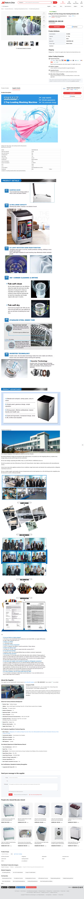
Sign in (81, 3)
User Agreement (48, 894)
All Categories (5, 6)
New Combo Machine (6, 881)
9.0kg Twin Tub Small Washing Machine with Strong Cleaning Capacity (40, 820)
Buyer (54, 6)
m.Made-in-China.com (45, 892)
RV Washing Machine (6, 872)
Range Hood (23, 731)
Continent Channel (56, 890)
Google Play (12, 887)
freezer (63, 858)
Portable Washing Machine (34, 8)
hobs (43, 858)
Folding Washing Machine (55, 878)
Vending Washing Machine (32, 881)
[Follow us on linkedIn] (82, 887)
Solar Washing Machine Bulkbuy (46, 881)
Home (2, 8)
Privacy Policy (60, 894)
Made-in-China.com (37, 892)
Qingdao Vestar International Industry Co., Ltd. (59, 16)
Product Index (63, 890)
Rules (82, 6)
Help (61, 6)
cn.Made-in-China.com (53, 892)
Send (10, 794)
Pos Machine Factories (18, 878)
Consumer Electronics (9, 8)
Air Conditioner (18, 731)
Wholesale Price (49, 890)
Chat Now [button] (75, 26)
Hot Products (17, 890)
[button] (51, 2)
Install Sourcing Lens (32, 887)
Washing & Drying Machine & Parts (21, 8)
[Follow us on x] (75, 887)
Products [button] (21, 2)
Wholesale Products (42, 890)
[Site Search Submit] (55, 2)
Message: (6, 784)
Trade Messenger (21, 887)
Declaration (55, 894)
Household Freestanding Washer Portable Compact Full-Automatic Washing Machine (57, 843)
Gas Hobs (29, 731)
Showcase (54, 731)
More (2, 883)
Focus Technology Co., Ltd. (33, 894)
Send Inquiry (57, 26)
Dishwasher (48, 731)
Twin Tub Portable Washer (18, 872)
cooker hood (3, 858)
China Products (23, 890)
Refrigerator (12, 731)
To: (7, 781)
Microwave (43, 731)
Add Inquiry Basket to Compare (24, 48)
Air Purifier (8, 733)
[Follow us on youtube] (78, 887)
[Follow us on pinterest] (80, 887)
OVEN (2, 861)
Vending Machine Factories (30, 878)
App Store (4, 887)
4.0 (68, 89)
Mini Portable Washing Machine (19, 881)
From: (7, 777)
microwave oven (65, 856)
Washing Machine (37, 731)
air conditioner (24, 861)
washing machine (25, 858)
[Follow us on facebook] (73, 887)
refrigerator (24, 856)
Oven (32, 731)
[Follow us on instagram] (76, 887)
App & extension (68, 6)
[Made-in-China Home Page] (8, 2)
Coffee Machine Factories (43, 878)
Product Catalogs (18, 854)
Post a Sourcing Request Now (35, 794)
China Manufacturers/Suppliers (32, 890)
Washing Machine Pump (6, 878)
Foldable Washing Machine (68, 878)
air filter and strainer (5, 856)
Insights (68, 890)
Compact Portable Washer (30, 872)
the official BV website (29, 682)
